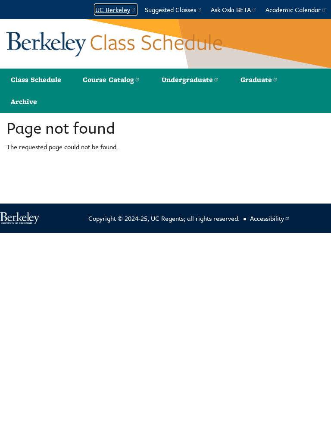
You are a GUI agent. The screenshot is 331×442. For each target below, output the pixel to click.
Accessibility (267, 218)
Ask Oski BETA (231, 9)
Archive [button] (24, 101)
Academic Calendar (293, 9)
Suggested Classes (170, 9)
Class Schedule (36, 79)
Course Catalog (108, 79)
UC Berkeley (112, 9)
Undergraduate (187, 79)
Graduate (256, 79)
